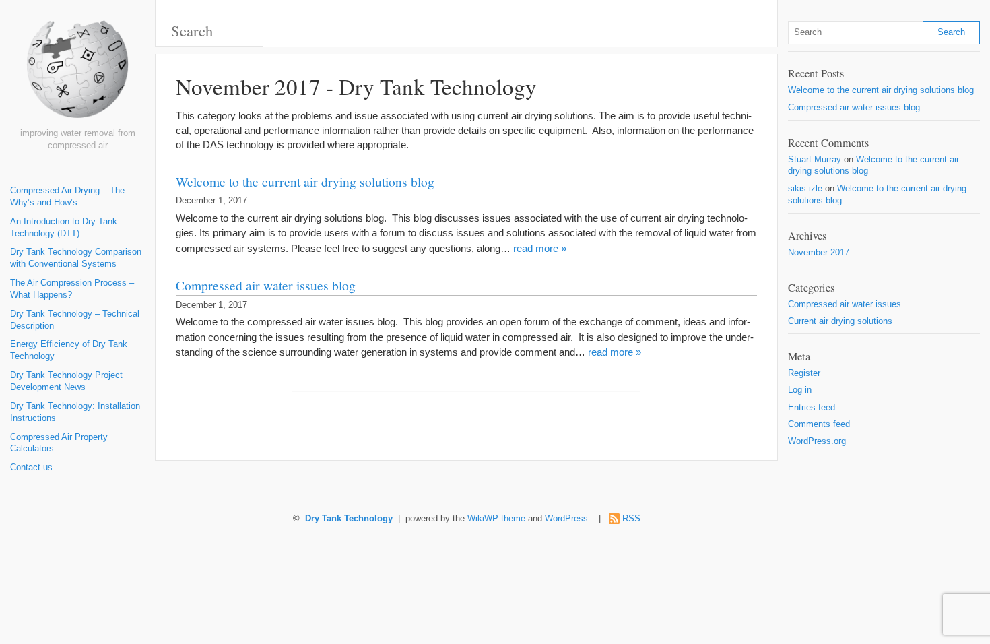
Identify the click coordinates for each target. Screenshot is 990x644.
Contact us (31, 467)
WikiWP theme (496, 518)
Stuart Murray (814, 159)
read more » (539, 248)
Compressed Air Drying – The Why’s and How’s (67, 196)
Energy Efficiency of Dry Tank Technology (68, 350)
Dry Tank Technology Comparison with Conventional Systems (75, 258)
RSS (631, 518)
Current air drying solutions (840, 321)
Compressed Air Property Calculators (59, 443)
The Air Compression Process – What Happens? (72, 289)
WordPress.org (817, 441)
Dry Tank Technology (349, 518)
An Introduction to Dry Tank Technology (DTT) (63, 227)
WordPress (566, 518)
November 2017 (818, 252)
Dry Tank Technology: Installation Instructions (75, 412)
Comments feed (819, 424)
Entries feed (811, 407)
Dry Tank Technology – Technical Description (74, 320)
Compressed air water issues (844, 304)
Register (804, 373)
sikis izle (805, 188)
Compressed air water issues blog (266, 285)
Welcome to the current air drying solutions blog (305, 181)
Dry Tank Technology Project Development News (66, 381)
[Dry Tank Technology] (77, 74)
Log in (800, 390)
